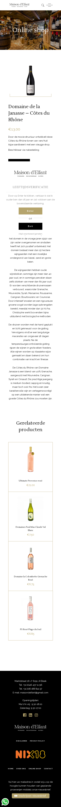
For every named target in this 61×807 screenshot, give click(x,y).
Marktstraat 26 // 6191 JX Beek (30, 681)
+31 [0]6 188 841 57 (32, 688)
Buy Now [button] (30, 485)
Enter (30, 211)
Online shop (35, 768)
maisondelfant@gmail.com (34, 692)
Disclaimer (21, 741)
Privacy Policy (37, 741)
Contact (48, 768)
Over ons (21, 768)
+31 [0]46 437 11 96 (32, 685)
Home (10, 768)
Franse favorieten (27, 449)
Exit (30, 226)
